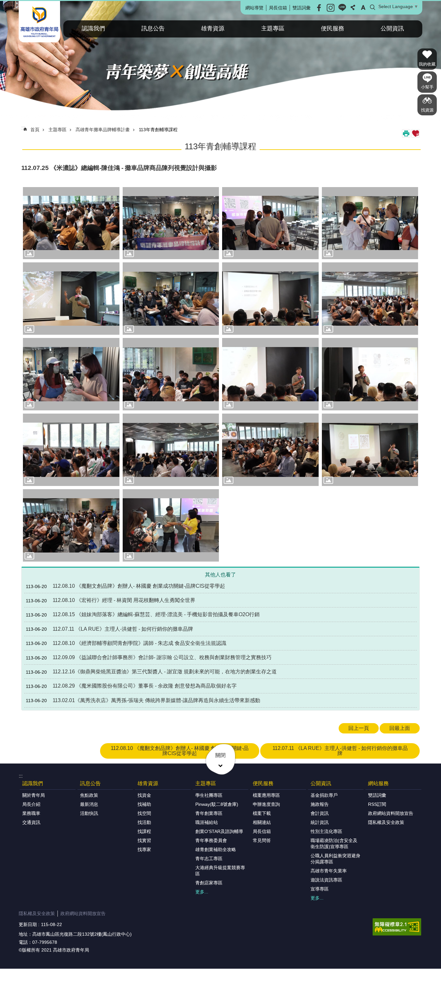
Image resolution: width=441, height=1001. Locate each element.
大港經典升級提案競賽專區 (220, 870)
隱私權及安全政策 (386, 822)
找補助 (144, 804)
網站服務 (378, 783)
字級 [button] (363, 7)
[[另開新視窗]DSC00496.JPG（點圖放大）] (171, 450)
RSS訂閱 (377, 804)
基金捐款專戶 (324, 795)
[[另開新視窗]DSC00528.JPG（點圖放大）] (270, 223)
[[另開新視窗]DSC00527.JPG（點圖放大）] (71, 374)
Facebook (319, 8)
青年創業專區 (208, 813)
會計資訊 (320, 813)
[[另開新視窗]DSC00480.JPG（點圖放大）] (370, 374)
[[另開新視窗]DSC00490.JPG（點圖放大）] (71, 450)
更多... (201, 891)
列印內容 (406, 133)
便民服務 (332, 28)
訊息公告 (153, 28)
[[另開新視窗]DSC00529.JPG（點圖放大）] (370, 223)
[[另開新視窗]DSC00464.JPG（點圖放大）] (171, 374)
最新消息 (89, 804)
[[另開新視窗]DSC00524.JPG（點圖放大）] (171, 525)
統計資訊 (320, 822)
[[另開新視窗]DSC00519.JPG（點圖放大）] (71, 525)
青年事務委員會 (211, 840)
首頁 (34, 129)
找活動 (144, 822)
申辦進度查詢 (266, 804)
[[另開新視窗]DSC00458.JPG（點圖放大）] (270, 298)
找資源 (427, 110)
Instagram (330, 8)
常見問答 (262, 840)
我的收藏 (427, 64)
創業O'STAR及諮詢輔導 (219, 831)
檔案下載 (262, 813)
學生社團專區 (208, 795)
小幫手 (427, 87)
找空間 (144, 813)
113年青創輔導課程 (158, 129)
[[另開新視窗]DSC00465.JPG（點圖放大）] (71, 223)
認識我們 (93, 28)
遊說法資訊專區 (326, 879)
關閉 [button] (220, 755)
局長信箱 (278, 7)
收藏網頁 (415, 133)
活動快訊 (89, 813)
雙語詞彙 (301, 7)
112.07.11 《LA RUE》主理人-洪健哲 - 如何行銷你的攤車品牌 (340, 750)
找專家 (144, 849)
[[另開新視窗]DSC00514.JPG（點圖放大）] (370, 450)
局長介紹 (31, 804)
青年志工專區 (208, 858)
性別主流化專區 (326, 831)
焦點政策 (89, 795)
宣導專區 (320, 888)
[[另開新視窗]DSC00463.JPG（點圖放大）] (370, 298)
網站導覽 (254, 7)
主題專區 (272, 28)
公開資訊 (392, 28)
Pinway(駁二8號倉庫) (216, 804)
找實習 (144, 840)
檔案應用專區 (266, 795)
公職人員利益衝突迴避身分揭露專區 (335, 858)
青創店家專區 (208, 882)
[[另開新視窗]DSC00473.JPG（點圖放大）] (270, 374)
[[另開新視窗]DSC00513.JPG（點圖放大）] (270, 450)
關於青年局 (33, 795)
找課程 (144, 831)
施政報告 (320, 804)
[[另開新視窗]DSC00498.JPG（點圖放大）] (171, 223)
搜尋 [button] (372, 7)
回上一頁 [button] (358, 728)
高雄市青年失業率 (329, 870)
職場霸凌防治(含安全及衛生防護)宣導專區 (334, 843)
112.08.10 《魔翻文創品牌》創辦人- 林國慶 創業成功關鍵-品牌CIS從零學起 (180, 750)
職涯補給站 (206, 822)
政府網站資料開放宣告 (390, 813)
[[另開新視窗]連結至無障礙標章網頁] (397, 927)
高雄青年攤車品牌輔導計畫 (103, 129)
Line (342, 8)
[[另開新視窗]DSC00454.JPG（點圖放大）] (171, 298)
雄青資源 (212, 28)
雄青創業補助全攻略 (215, 849)
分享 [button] (353, 7)
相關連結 (262, 822)
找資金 (144, 795)
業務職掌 (31, 813)
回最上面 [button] (399, 728)
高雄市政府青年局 (39, 21)
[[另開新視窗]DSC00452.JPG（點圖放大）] (71, 298)
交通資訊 (31, 822)
